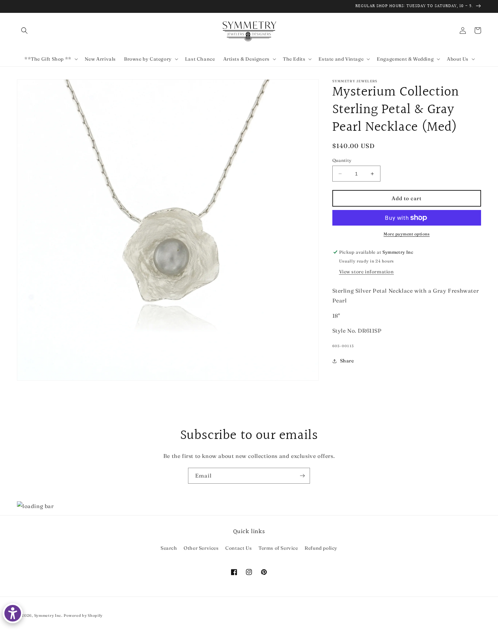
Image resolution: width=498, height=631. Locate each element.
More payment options (406, 233)
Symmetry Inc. (48, 615)
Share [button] (347, 361)
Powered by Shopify (83, 615)
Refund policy (321, 548)
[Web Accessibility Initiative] (12, 613)
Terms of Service (278, 548)
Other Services (201, 548)
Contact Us (238, 548)
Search (169, 548)
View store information (366, 272)
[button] (24, 30)
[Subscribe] (302, 476)
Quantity (342, 160)
